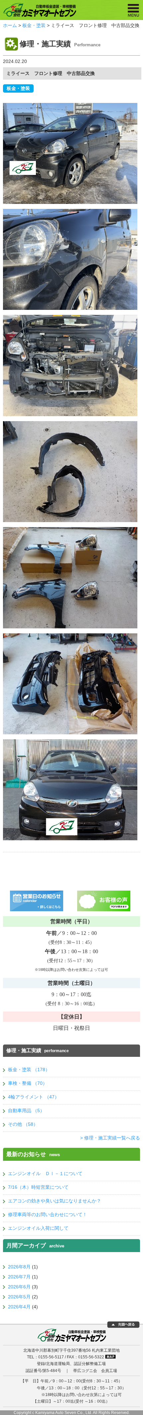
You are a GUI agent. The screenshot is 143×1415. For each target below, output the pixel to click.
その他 (23, 1124)
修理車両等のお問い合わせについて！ (47, 1214)
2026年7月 (19, 1276)
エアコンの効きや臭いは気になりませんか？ (54, 1200)
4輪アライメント (33, 1096)
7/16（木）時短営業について (38, 1187)
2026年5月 (19, 1296)
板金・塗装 (34, 25)
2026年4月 (19, 1306)
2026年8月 (19, 1266)
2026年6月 (19, 1286)
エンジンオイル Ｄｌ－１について (45, 1173)
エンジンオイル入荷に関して (38, 1228)
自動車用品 (26, 1110)
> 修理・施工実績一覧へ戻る (110, 1137)
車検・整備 (27, 1083)
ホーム (10, 25)
